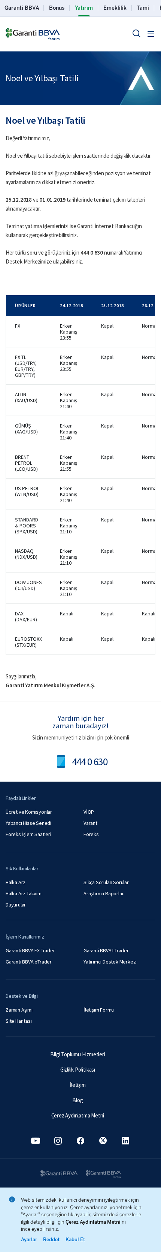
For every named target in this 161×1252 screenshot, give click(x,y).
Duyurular (16, 904)
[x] (102, 1140)
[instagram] (58, 1140)
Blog (77, 1100)
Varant (90, 823)
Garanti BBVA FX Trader (30, 950)
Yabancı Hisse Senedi (28, 823)
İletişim (77, 1084)
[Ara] (136, 33)
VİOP (88, 811)
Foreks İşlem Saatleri (28, 834)
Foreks (91, 834)
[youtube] (35, 1140)
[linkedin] (125, 1140)
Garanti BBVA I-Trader (106, 950)
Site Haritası (18, 1021)
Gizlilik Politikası (77, 1069)
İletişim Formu (98, 1009)
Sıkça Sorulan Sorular (106, 882)
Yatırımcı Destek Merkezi (110, 961)
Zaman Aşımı (19, 1009)
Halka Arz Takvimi (24, 893)
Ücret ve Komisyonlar (29, 811)
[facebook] (80, 1140)
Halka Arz (15, 882)
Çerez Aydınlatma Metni (77, 1115)
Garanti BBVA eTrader (29, 961)
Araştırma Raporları (104, 893)
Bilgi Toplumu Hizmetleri (77, 1054)
